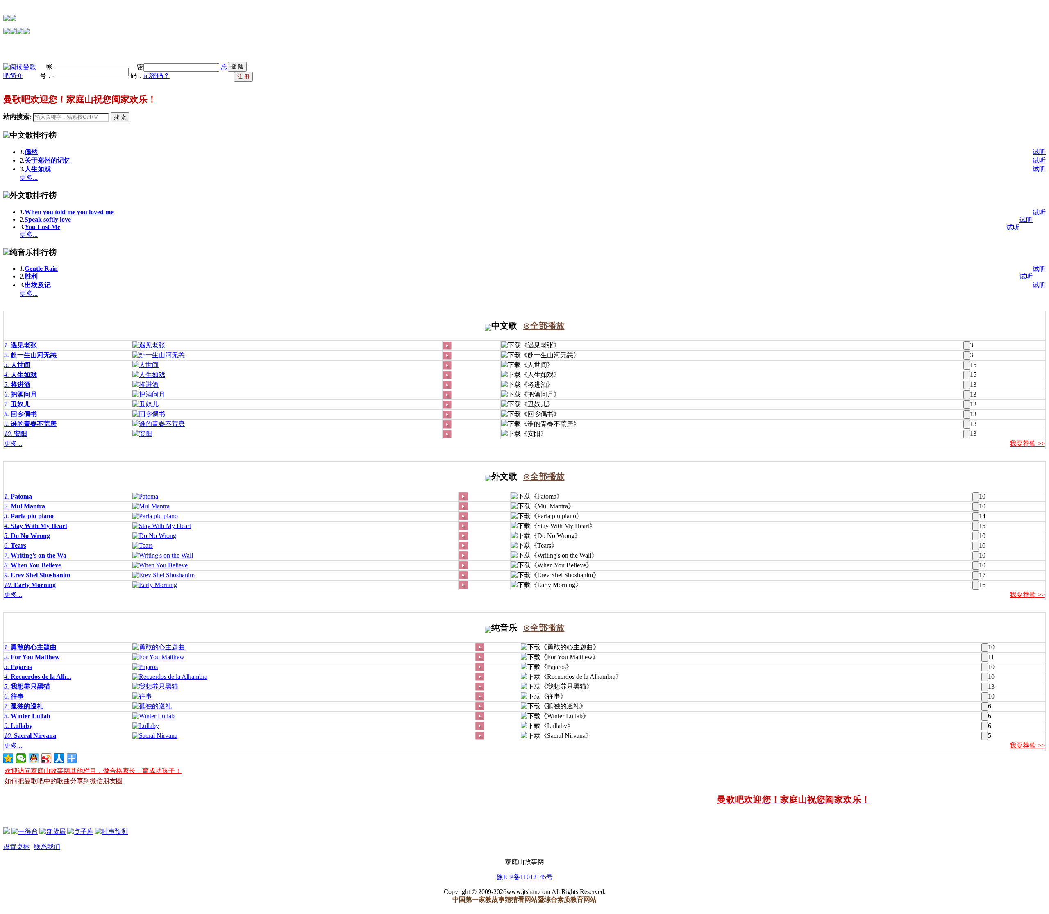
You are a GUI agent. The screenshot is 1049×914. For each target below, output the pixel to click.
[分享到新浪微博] (46, 758)
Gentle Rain (41, 268)
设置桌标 (16, 846)
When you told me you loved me (69, 212)
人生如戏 (38, 169)
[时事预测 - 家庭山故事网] (111, 831)
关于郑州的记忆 (47, 160)
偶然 (31, 151)
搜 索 (120, 117)
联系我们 (47, 846)
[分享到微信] (21, 758)
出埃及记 (38, 284)
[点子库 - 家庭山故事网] (80, 831)
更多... (29, 177)
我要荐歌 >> (1027, 443)
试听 (1039, 151)
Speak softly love (48, 219)
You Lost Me (42, 226)
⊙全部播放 (544, 326)
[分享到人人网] (59, 758)
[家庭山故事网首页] (6, 831)
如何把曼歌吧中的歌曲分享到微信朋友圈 (64, 781)
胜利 (31, 276)
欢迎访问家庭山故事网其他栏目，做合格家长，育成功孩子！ (93, 770)
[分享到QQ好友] (34, 758)
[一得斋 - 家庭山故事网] (24, 831)
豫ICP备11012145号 (525, 876)
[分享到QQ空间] (8, 758)
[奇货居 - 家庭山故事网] (52, 831)
